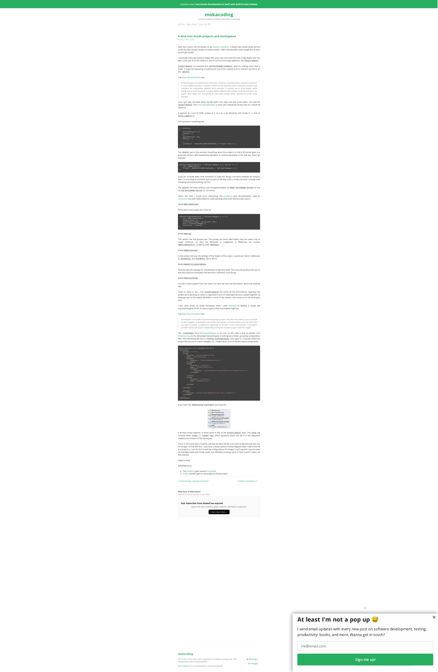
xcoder (185, 473)
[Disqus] (219, 553)
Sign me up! (365, 659)
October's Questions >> (248, 481)
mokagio (254, 663)
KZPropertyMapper (206, 104)
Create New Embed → (219, 512)
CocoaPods (182, 199)
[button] (365, 619)
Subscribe (202, 24)
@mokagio (253, 659)
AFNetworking (184, 336)
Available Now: (218, 4)
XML (213, 341)
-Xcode (192, 40)
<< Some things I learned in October (193, 481)
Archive (181, 24)
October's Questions (221, 47)
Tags (188, 24)
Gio (185, 659)
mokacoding (219, 14)
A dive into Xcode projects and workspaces (207, 36)
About (194, 24)
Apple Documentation (191, 77)
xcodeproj (228, 196)
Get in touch (183, 666)
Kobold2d (232, 305)
